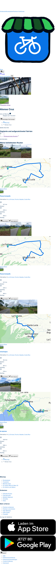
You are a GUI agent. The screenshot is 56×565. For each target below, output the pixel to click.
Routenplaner (9, 11)
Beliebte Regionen (8, 497)
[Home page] (28, 5)
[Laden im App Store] (28, 527)
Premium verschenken (9, 509)
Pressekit (5, 514)
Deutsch (4, 553)
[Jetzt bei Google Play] (28, 543)
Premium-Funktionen (18, 11)
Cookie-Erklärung (8, 561)
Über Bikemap (7, 510)
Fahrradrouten (7, 495)
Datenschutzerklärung (9, 557)
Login (3, 74)
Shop (4, 500)
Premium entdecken (8, 507)
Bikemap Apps (7, 483)
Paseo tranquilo (5, 196)
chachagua (4, 351)
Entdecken (3, 11)
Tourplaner (6, 482)
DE (3, 71)
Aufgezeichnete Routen (11, 136)
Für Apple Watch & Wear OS (10, 485)
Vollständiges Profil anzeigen (8, 119)
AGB (4, 556)
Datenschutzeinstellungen (10, 559)
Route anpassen (14, 221)
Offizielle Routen (7, 493)
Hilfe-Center (6, 512)
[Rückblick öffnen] (5, 105)
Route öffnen (5, 221)
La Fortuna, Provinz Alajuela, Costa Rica (19, 199)
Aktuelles (5, 499)
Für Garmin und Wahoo (9, 487)
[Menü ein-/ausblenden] (12, 76)
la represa (3, 431)
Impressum (6, 563)
